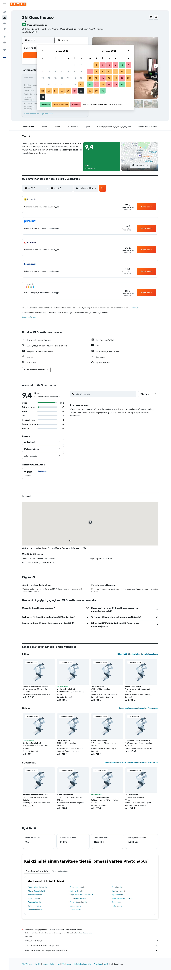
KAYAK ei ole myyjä (33, 940)
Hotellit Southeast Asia (82, 964)
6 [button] (62, 71)
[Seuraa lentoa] (4, 42)
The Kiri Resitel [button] (97, 686)
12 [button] (56, 78)
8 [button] (74, 71)
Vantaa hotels (75, 906)
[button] (4, 4)
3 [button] (42, 71)
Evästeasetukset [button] (29, 317)
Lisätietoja (133, 308)
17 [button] (43, 84)
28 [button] (68, 90)
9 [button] (81, 71)
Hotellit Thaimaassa (64, 964)
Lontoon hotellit (34, 898)
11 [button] (49, 78)
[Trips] (4, 50)
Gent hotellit (117, 887)
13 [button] (62, 78)
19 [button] (56, 84)
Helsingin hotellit (118, 891)
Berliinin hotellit (34, 902)
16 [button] (81, 78)
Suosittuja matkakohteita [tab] (37, 871)
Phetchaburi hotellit (101, 964)
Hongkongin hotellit (78, 898)
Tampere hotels (34, 906)
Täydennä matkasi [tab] (60, 871)
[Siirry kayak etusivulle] (18, 4)
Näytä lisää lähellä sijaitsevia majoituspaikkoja (137, 654)
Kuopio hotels (75, 909)
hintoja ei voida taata (84, 933)
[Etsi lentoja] (4, 12)
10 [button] (43, 78)
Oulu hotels (116, 902)
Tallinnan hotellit (76, 891)
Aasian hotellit (48, 964)
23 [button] (81, 84)
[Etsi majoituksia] (4, 18)
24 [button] (42, 90)
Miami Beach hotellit (36, 891)
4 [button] (49, 71)
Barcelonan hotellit (77, 887)
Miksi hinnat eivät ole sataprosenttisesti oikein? (46, 950)
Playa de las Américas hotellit (81, 894)
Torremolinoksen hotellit (122, 898)
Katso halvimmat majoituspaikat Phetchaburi (138, 708)
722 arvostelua (40, 24)
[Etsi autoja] (4, 23)
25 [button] (49, 90)
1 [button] (74, 65)
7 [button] (68, 71)
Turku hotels (117, 906)
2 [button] (81, 65)
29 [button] (74, 90)
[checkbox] (35, 473)
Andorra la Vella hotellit (37, 887)
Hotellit (37, 964)
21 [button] (68, 84)
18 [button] (49, 84)
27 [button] (62, 90)
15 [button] (75, 78)
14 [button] (68, 78)
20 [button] (62, 84)
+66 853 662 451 (30, 32)
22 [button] (74, 84)
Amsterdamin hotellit (78, 902)
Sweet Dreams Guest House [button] (35, 686)
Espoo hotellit (117, 894)
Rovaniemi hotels (35, 909)
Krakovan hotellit (35, 894)
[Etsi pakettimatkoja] (4, 29)
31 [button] (43, 97)
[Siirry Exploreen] (4, 36)
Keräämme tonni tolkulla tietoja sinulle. (43, 945)
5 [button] (55, 71)
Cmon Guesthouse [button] (133, 686)
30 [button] (81, 90)
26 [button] (55, 90)
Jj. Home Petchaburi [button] (66, 689)
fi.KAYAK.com (27, 964)
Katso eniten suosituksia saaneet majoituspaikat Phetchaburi (131, 762)
